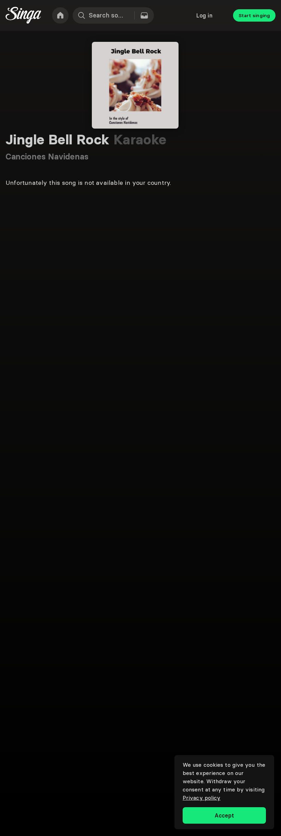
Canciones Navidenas (46, 157)
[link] (60, 15)
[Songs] (144, 15)
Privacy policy (201, 797)
